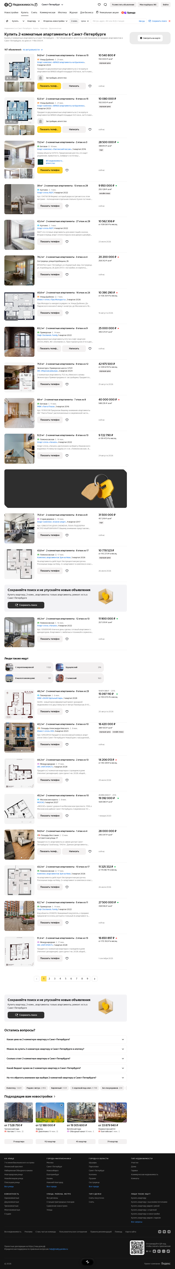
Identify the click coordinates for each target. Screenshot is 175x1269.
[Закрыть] (169, 21)
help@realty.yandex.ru (58, 1249)
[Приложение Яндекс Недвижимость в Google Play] (159, 1251)
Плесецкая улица (12, 1182)
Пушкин (92, 1178)
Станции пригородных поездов (60, 1202)
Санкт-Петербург (54, 1166)
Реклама (28, 1232)
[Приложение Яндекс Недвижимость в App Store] (154, 1251)
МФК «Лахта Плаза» (46, 406)
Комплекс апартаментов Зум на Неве (54, 557)
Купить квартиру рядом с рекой (145, 1206)
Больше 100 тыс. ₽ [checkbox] (38, 500)
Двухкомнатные (11, 1202)
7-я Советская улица (46, 838)
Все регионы (52, 1198)
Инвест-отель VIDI (45, 731)
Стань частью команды (46, 1232)
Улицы (49, 1210)
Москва (50, 1162)
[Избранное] (99, 4)
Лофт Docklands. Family (47, 335)
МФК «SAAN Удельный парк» (50, 698)
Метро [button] (142, 21)
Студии (7, 1214)
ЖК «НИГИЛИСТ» (45, 767)
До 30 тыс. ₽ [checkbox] (16, 492)
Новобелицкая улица (13, 1178)
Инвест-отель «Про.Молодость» (51, 299)
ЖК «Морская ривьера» (47, 371)
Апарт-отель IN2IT (45, 193)
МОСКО (40, 802)
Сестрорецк (42, 261)
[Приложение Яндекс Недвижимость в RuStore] (168, 1251)
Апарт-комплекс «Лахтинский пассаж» (54, 149)
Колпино (93, 1174)
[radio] (49, 978)
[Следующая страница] (95, 978)
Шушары (93, 1162)
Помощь (118, 1232)
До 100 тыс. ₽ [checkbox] (17, 500)
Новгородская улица (13, 1174)
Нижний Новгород (55, 1182)
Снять (91, 1202)
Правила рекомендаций (101, 1232)
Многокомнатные (12, 1210)
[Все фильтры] (7, 21)
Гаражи (134, 1170)
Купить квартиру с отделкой (144, 1210)
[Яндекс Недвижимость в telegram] (169, 1231)
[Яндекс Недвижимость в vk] (159, 1231)
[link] (166, 4)
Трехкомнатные (11, 1206)
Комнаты (135, 1178)
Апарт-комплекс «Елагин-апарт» (51, 522)
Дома (133, 1166)
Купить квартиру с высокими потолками (149, 1202)
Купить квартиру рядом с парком (146, 1218)
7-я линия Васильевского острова (19, 1162)
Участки (134, 1162)
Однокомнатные (11, 1198)
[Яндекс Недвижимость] (21, 5)
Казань (50, 1178)
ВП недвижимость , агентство (54, 162)
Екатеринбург (53, 1174)
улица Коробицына (57, 261)
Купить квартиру (138, 1198)
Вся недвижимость (12, 1232)
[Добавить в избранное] (90, 86)
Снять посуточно (96, 1198)
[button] (105, 4)
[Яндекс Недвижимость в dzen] (164, 1231)
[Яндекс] (166, 1263)
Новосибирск (53, 1170)
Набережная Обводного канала (18, 1170)
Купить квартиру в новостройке (145, 1214)
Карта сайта (131, 1232)
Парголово (94, 1166)
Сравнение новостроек (57, 1206)
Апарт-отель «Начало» (47, 442)
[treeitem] (12, 12)
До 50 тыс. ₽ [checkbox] (34, 492)
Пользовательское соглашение (73, 1232)
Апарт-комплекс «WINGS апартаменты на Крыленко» (61, 62)
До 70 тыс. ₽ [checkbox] (52, 492)
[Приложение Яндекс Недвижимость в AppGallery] (163, 1251)
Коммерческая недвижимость (144, 1174)
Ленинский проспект (13, 1166)
